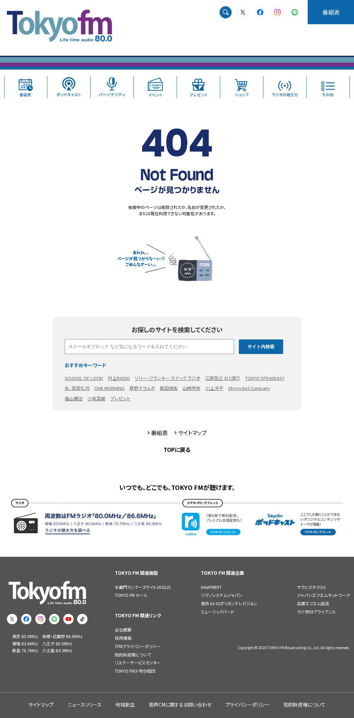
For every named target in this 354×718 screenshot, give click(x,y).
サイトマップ (192, 432)
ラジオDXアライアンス (316, 612)
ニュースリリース (84, 704)
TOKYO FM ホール (131, 595)
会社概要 (123, 630)
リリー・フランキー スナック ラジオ (167, 378)
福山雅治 (74, 398)
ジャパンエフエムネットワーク (323, 595)
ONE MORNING (109, 388)
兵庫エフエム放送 (313, 603)
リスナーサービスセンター (138, 662)
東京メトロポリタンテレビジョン (229, 603)
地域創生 (125, 704)
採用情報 (123, 638)
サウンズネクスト (311, 587)
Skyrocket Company (249, 388)
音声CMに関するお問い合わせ (180, 704)
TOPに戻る (177, 449)
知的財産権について (133, 654)
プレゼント (120, 398)
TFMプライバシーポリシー (137, 646)
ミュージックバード (217, 612)
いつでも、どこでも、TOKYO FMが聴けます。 (177, 487)
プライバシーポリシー (247, 704)
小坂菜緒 (96, 398)
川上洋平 (214, 388)
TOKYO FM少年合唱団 (135, 671)
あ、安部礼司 (77, 388)
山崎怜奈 (192, 388)
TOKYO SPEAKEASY (265, 378)
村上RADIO (119, 378)
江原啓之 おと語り (222, 378)
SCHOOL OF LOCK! (84, 378)
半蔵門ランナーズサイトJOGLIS (142, 587)
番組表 (331, 12)
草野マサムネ (142, 388)
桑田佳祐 (169, 388)
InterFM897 (211, 587)
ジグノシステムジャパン (221, 595)
